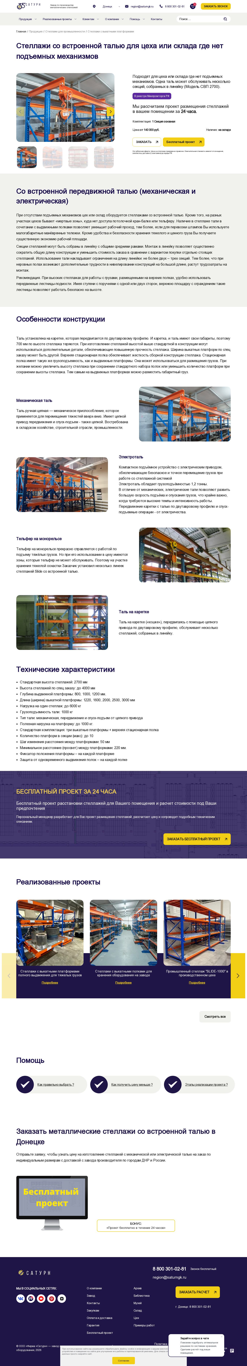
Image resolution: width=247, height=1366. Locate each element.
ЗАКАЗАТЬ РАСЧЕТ (194, 1292)
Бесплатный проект (100, 1332)
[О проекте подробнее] (50, 933)
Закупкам (93, 1310)
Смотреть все (215, 1016)
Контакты (93, 1303)
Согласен (123, 1360)
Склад (138, 1310)
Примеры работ (144, 1325)
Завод (91, 1295)
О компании (94, 1288)
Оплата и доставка (99, 1318)
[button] (110, 111)
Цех (136, 1318)
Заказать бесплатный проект (193, 839)
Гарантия (93, 1325)
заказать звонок (216, 6)
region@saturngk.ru (169, 1277)
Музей (138, 1303)
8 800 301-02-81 (169, 1269)
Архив (138, 1288)
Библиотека (142, 1295)
